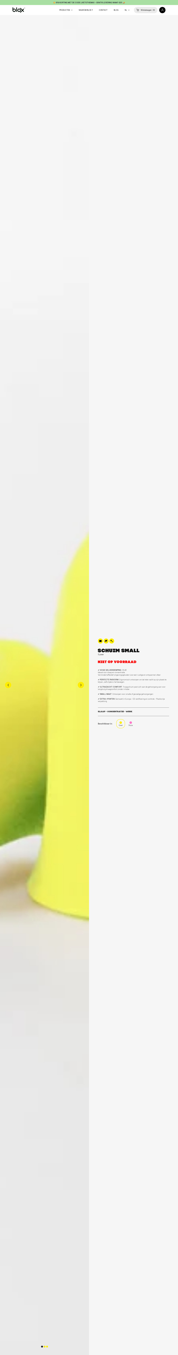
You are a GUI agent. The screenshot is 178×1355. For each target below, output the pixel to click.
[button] (145, 10)
